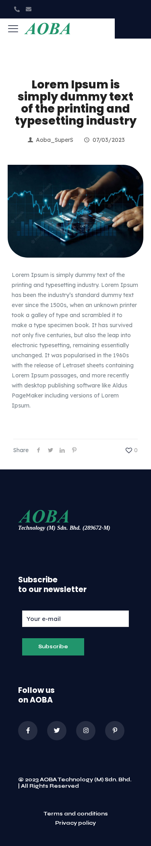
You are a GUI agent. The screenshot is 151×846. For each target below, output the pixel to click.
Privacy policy (75, 823)
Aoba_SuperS (54, 139)
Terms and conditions (75, 814)
